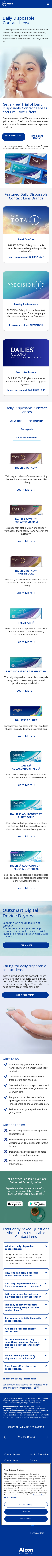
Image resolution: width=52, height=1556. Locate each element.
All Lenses (15, 420)
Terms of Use (37, 1532)
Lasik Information (39, 1454)
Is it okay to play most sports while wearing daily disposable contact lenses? (22, 1307)
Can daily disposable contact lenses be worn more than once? (23, 1285)
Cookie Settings (26, 1505)
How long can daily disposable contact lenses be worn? (21, 1274)
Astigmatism (36, 420)
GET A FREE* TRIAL (14, 135)
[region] (26, 1494)
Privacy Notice (10, 1497)
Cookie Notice (38, 1495)
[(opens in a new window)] (15, 1203)
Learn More (25, 489)
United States (28, 1436)
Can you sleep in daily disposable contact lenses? (23, 1319)
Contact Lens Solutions (11, 1462)
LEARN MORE (26, 945)
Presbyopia (27, 429)
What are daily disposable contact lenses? (19, 1247)
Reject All (26, 1512)
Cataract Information (36, 1462)
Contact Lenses (12, 1454)
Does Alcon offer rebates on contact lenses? (20, 1367)
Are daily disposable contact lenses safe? (20, 1330)
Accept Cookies (26, 1519)
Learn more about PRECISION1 (26, 325)
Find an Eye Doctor (37, 136)
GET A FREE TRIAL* (25, 995)
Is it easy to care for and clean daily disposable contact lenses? (23, 1295)
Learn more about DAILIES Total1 (26, 257)
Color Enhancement (27, 437)
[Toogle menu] (48, 3)
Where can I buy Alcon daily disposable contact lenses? (20, 1357)
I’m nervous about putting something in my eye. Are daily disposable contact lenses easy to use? (22, 1343)
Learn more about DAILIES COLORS (26, 390)
